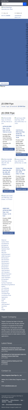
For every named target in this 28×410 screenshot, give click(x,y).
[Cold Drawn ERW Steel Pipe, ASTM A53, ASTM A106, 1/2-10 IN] (21, 122)
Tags (7, 106)
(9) (27, 40)
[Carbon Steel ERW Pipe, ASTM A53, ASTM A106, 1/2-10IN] (21, 162)
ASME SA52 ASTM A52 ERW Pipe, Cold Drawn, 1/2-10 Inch (7, 212)
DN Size (3, 251)
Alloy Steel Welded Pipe (7, 27)
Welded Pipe (5, 292)
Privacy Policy (5, 400)
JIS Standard (13, 106)
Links (3, 404)
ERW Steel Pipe (4, 47)
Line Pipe (2, 61)
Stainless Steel (5, 249)
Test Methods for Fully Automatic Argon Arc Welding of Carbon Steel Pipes (13, 355)
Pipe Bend (3, 72)
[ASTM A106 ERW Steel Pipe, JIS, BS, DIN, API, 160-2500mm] (7, 162)
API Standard (5, 268)
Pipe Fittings (4, 63)
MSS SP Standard (6, 274)
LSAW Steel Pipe (4, 49)
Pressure (4, 302)
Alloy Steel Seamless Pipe (8, 26)
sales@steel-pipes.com (18, 16)
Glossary (4, 401)
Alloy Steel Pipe (5, 24)
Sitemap (10, 401)
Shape (3, 309)
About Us (3, 79)
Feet (2, 301)
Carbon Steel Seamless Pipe (8, 31)
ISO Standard (5, 259)
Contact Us (3, 81)
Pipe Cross (3, 68)
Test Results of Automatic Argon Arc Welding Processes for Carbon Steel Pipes (13, 348)
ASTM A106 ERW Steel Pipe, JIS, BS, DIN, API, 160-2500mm (7, 171)
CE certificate (5, 288)
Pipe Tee (2, 67)
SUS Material (5, 243)
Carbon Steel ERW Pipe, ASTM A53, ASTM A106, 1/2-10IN (20, 171)
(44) (27, 29)
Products (3, 22)
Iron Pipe (3, 40)
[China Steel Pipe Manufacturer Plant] (10, 9)
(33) (27, 24)
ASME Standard (5, 256)
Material (3, 240)
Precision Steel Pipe (6, 56)
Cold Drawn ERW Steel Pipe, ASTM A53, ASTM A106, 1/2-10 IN (20, 133)
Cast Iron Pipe (4, 43)
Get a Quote (4, 83)
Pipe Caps (3, 74)
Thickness (4, 281)
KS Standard (4, 279)
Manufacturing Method (8, 284)
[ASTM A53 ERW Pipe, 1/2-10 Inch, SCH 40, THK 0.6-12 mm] (7, 120)
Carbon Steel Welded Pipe (8, 33)
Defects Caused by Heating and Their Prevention (11, 361)
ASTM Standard (5, 254)
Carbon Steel (5, 242)
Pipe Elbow (3, 65)
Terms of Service (14, 400)
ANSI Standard (5, 276)
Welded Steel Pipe (5, 45)
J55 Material (4, 245)
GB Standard (5, 265)
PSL (2, 308)
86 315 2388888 (5, 15)
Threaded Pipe (5, 293)
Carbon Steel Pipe (5, 29)
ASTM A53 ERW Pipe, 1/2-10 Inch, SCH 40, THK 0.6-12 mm (7, 129)
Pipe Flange (3, 76)
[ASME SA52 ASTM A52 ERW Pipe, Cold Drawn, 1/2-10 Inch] (7, 200)
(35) (27, 35)
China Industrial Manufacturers (14, 404)
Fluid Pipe (3, 60)
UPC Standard (5, 272)
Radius (3, 286)
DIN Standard (5, 263)
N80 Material (5, 247)
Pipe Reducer (4, 70)
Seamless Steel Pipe (6, 52)
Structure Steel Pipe (6, 54)
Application (4, 297)
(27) (27, 63)
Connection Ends (6, 295)
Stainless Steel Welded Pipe (8, 38)
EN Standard (5, 261)
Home (2, 20)
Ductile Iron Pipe (5, 42)
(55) (27, 52)
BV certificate (5, 290)
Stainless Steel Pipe (6, 35)
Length (3, 299)
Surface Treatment (6, 283)
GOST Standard (5, 277)
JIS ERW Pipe (21, 106)
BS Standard (4, 258)
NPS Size (3, 252)
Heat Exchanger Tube (6, 58)
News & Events (4, 77)
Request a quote (8, 149)
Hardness (4, 306)
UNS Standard (5, 270)
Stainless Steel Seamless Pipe (9, 36)
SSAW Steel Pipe (5, 51)
